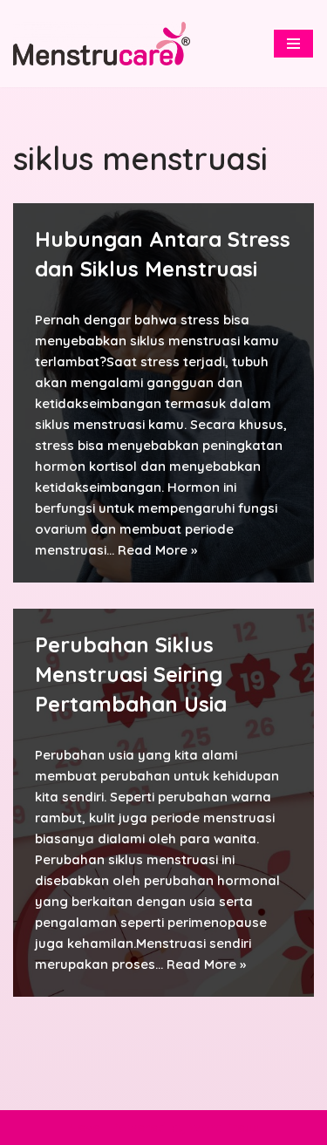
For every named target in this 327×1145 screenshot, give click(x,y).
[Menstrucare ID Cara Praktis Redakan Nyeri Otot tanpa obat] (101, 43)
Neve (84, 1127)
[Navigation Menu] (293, 43)
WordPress (224, 1127)
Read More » (157, 550)
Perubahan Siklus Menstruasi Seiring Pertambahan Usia (131, 673)
